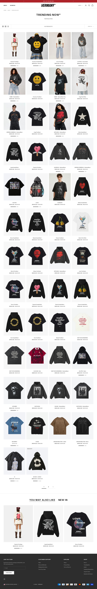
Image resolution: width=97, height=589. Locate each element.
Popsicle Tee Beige (14, 61)
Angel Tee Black (37, 132)
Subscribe (9, 572)
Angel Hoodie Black (14, 167)
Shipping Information (42, 567)
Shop (9, 10)
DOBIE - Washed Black (14, 96)
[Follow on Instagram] (4, 579)
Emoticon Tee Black (37, 96)
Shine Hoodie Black (82, 132)
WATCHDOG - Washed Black (82, 406)
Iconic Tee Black (82, 271)
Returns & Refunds (42, 564)
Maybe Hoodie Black (37, 238)
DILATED (15, 202)
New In (85, 562)
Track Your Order (42, 569)
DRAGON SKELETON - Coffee (60, 441)
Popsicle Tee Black (37, 167)
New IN (63, 500)
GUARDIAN (59, 202)
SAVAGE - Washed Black (60, 406)
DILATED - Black (82, 371)
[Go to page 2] (53, 487)
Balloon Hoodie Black (82, 202)
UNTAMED (14, 406)
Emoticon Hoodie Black (37, 61)
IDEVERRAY (14, 441)
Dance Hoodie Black (14, 238)
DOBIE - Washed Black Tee (60, 96)
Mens (5, 5)
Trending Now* (15, 10)
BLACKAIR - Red (37, 371)
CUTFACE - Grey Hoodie (82, 61)
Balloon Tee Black (37, 271)
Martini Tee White (82, 238)
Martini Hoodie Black (59, 304)
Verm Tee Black (37, 337)
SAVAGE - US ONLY (37, 476)
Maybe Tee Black (59, 337)
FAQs (39, 562)
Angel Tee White (82, 96)
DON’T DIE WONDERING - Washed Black (60, 371)
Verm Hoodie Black (14, 337)
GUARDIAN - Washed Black (60, 167)
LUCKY (37, 202)
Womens (12, 5)
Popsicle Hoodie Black (37, 304)
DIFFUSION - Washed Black (60, 132)
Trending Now (87, 564)
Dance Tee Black (14, 304)
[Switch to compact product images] (8, 26)
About (65, 562)
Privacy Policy (67, 564)
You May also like (42, 500)
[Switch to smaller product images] (5, 26)
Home (5, 10)
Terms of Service (67, 567)
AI (14, 476)
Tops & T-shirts (87, 571)
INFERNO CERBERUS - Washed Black (15, 132)
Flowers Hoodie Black (82, 304)
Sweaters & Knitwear (88, 573)
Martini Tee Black (14, 271)
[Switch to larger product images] (3, 26)
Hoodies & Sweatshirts (88, 569)
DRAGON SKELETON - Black (82, 441)
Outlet (85, 567)
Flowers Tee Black (60, 238)
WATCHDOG (37, 406)
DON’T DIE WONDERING (82, 337)
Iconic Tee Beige (59, 61)
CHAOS (37, 441)
